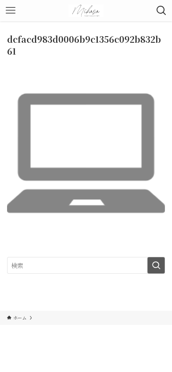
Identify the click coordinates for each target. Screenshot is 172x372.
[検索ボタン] (161, 10)
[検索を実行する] (156, 265)
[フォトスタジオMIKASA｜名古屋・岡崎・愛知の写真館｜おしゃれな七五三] (86, 10)
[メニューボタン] (10, 10)
